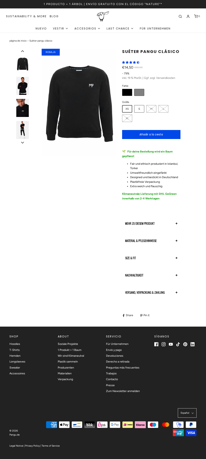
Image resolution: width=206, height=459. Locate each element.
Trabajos (111, 373)
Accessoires (17, 373)
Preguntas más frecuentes (122, 367)
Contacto (112, 379)
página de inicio (18, 40)
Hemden (15, 355)
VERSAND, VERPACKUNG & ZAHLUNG (145, 292)
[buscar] (180, 16)
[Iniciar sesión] (188, 16)
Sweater (14, 367)
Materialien (65, 373)
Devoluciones (114, 355)
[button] (22, 51)
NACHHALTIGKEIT (134, 275)
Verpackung (65, 379)
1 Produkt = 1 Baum (69, 350)
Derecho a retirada (117, 361)
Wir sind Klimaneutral (71, 355)
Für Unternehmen (155, 28)
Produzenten (66, 367)
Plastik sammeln (68, 361)
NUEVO (41, 28)
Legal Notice (16, 445)
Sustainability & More (26, 16)
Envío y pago (114, 350)
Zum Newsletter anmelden (123, 391)
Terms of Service (51, 445)
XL (127, 118)
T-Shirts (14, 350)
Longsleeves (17, 361)
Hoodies (14, 344)
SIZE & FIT (130, 258)
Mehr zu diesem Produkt (139, 223)
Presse (110, 385)
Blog (54, 16)
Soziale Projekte (68, 344)
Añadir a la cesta (151, 134)
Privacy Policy (32, 445)
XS (127, 108)
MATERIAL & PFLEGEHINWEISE (141, 240)
